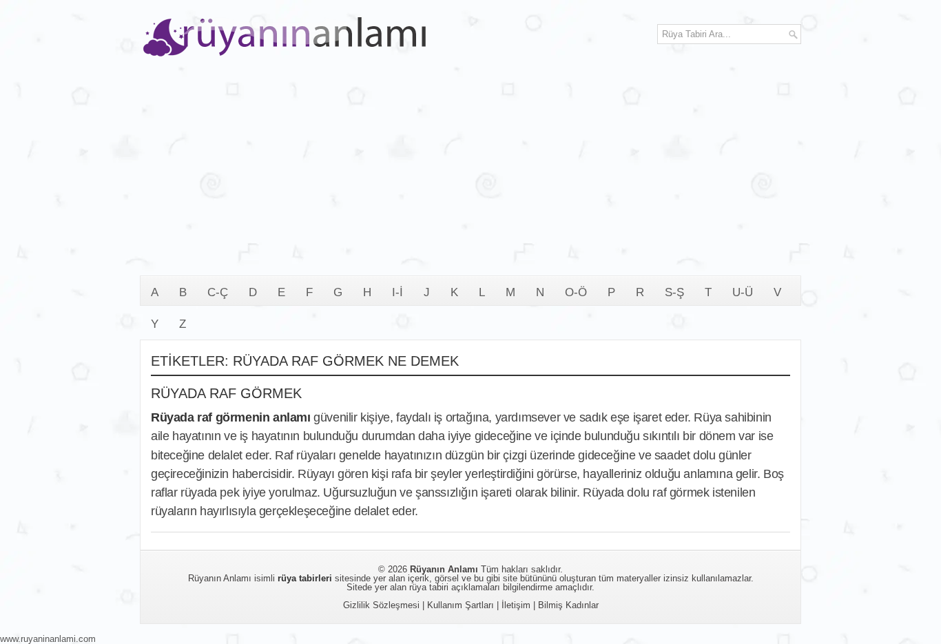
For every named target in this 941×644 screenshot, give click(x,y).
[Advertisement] (470, 172)
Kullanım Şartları (460, 605)
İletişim (515, 605)
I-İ (397, 292)
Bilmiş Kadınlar (568, 605)
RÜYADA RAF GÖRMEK (226, 393)
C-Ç (217, 292)
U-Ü (742, 292)
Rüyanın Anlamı (444, 569)
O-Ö (576, 292)
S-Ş (674, 292)
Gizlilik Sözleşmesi (381, 605)
